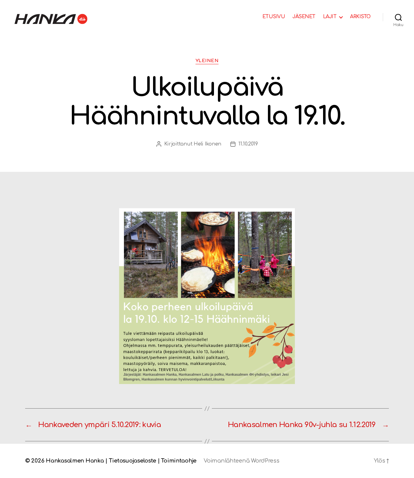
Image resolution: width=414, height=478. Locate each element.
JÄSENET (304, 16)
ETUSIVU (273, 16)
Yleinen (207, 60)
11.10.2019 (248, 144)
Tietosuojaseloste (132, 461)
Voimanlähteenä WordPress (241, 461)
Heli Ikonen (207, 144)
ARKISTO (360, 16)
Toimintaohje (178, 461)
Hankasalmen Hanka (75, 461)
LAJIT (330, 16)
